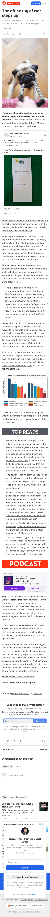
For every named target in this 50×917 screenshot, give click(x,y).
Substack (13, 912)
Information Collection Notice (32, 885)
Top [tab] (4, 797)
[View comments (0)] (13, 33)
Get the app (37, 906)
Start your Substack (18, 906)
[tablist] (12, 766)
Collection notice (41, 899)
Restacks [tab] (17, 766)
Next (42, 749)
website (13, 682)
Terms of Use (38, 883)
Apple (32, 682)
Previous (9, 749)
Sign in (45, 3)
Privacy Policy (26, 887)
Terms (30, 899)
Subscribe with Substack (27, 877)
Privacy (24, 899)
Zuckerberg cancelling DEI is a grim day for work (17, 805)
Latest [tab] (11, 797)
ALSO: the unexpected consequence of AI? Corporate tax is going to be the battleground (18, 811)
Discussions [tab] (20, 797)
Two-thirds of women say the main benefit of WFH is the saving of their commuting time (23, 362)
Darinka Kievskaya (20, 693)
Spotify (23, 682)
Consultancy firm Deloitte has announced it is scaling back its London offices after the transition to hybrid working (26, 526)
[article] (25, 811)
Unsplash (37, 693)
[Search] (45, 797)
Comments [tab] (7, 766)
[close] (43, 828)
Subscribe (36, 3)
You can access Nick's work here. (18, 676)
